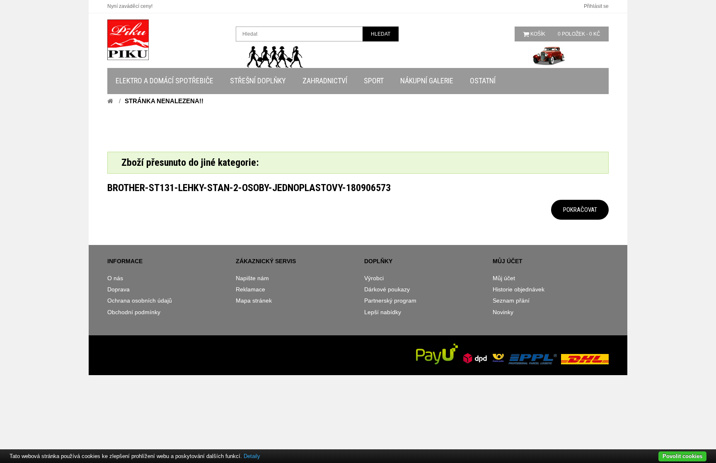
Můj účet (504, 278)
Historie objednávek (518, 289)
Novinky (503, 312)
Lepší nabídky (382, 312)
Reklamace (250, 289)
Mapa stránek (254, 300)
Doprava (118, 289)
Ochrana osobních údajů (139, 300)
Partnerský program (390, 300)
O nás (115, 278)
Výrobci (374, 278)
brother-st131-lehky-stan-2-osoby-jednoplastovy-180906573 (249, 188)
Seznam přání (511, 300)
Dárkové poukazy (387, 289)
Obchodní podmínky (133, 312)
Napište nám (252, 278)
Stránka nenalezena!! (164, 100)
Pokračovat (580, 209)
